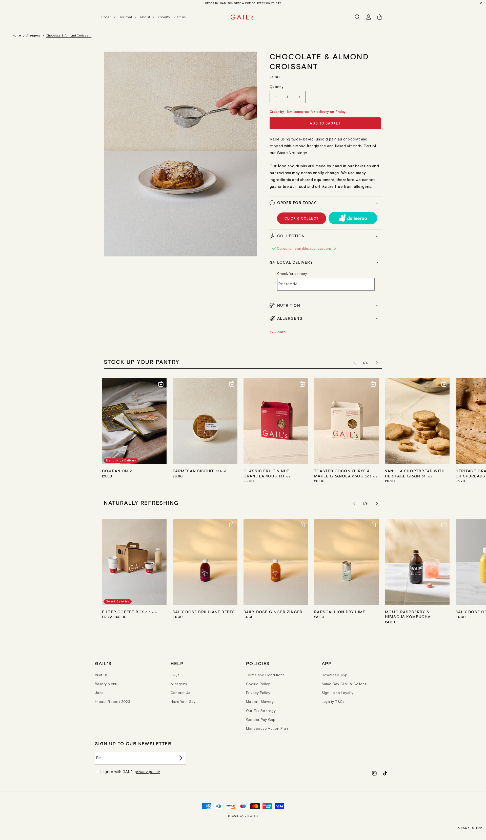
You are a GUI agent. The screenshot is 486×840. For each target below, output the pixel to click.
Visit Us (101, 675)
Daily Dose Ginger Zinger (273, 612)
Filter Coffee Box (124, 612)
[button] (110, 17)
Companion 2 (117, 471)
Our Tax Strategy (261, 711)
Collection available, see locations (305, 249)
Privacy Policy (258, 693)
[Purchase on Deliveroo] (353, 218)
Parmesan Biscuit (194, 471)
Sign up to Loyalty (338, 693)
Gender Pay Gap (260, 720)
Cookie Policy (258, 684)
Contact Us (180, 693)
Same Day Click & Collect (344, 684)
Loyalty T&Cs (333, 702)
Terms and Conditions (265, 675)
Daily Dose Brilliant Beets (204, 612)
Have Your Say (183, 702)
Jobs (99, 693)
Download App (335, 675)
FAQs (175, 675)
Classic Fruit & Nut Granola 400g (267, 473)
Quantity (276, 87)
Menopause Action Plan (267, 728)
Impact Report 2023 (112, 702)
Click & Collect (302, 218)
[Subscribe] (180, 758)
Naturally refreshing (141, 502)
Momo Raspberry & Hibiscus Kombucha (408, 614)
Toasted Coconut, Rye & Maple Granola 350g (342, 473)
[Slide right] (376, 362)
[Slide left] (354, 362)
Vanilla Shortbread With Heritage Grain (415, 473)
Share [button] (280, 332)
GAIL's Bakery (249, 815)
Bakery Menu (106, 684)
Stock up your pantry (141, 361)
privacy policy (147, 772)
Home (17, 35)
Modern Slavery (260, 702)
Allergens (33, 35)
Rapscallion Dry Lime (339, 612)
